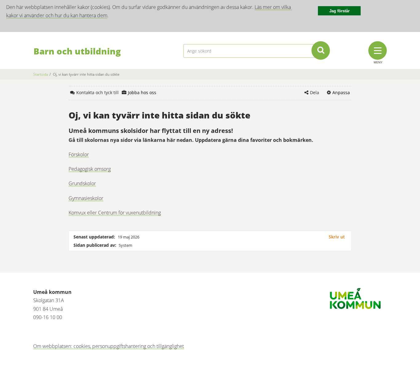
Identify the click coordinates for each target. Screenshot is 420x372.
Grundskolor (82, 183)
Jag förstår (339, 11)
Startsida (40, 74)
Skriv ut (337, 237)
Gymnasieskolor (86, 198)
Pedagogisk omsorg (90, 169)
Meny (378, 62)
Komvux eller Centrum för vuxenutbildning (115, 212)
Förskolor (79, 154)
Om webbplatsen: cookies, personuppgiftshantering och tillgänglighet (108, 346)
